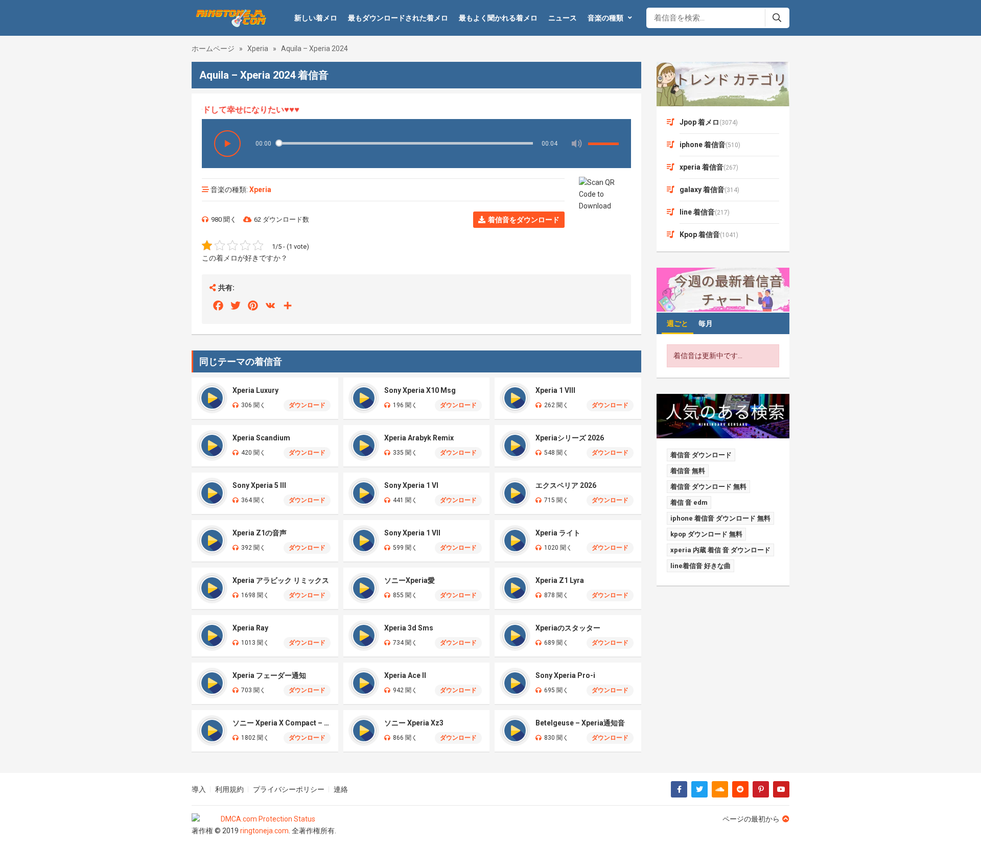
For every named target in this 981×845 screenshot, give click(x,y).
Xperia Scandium (261, 438)
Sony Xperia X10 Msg (420, 390)
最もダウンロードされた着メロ (398, 18)
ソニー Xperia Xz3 (413, 723)
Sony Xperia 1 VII (412, 533)
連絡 (341, 789)
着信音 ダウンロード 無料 (708, 486)
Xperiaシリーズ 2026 (569, 438)
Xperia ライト (557, 533)
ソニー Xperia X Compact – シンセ (281, 723)
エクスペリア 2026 (565, 485)
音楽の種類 (605, 18)
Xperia (257, 48)
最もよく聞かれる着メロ (498, 18)
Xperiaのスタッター (567, 628)
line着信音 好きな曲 (700, 566)
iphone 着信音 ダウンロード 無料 (720, 518)
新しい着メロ (315, 18)
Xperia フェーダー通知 (269, 675)
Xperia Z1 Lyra (559, 580)
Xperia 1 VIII (555, 390)
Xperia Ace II (405, 675)
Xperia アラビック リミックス (280, 580)
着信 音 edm (689, 502)
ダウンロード (307, 405)
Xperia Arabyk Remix (419, 438)
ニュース (562, 18)
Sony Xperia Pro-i (565, 675)
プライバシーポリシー (288, 789)
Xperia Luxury (255, 390)
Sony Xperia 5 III (259, 485)
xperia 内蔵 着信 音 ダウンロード (720, 550)
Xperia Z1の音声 (259, 533)
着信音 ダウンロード (701, 455)
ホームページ (213, 48)
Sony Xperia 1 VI (411, 485)
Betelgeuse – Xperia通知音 (580, 723)
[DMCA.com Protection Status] (264, 819)
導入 (199, 789)
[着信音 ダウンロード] (229, 18)
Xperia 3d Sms (408, 628)
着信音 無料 (687, 471)
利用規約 (229, 789)
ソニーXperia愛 (409, 580)
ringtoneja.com (264, 831)
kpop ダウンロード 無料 (706, 534)
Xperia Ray (250, 628)
